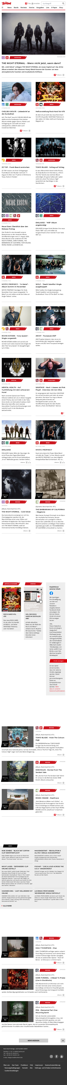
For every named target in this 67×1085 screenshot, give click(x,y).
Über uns (6, 1065)
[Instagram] (51, 1056)
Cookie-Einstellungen (11, 1071)
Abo (31, 1068)
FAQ (31, 1065)
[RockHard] (6, 3)
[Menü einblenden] (2, 7)
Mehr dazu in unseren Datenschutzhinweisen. (57, 689)
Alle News (7, 906)
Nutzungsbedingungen (12, 1068)
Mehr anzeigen (33, 1041)
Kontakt (25, 1068)
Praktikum (24, 1065)
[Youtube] (62, 1056)
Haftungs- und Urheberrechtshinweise (48, 1068)
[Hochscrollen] (63, 1041)
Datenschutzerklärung (52, 1065)
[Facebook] (56, 1056)
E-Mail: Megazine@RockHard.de (13, 1057)
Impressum (39, 1065)
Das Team (15, 1065)
